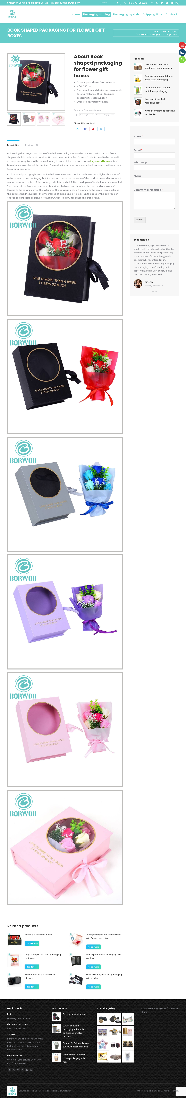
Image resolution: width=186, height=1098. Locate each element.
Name (138, 136)
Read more (32, 943)
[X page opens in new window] (157, 3)
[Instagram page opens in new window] (177, 3)
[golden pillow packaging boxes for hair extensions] (103, 1056)
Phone (137, 176)
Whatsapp (140, 162)
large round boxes (100, 161)
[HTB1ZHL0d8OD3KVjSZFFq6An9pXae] (115, 1056)
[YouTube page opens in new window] (167, 3)
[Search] (118, 3)
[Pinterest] (93, 129)
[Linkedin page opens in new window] (172, 3)
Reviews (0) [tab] (31, 145)
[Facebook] (85, 129)
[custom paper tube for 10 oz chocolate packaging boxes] (103, 1032)
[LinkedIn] (101, 129)
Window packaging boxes (105, 115)
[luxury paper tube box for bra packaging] (128, 1032)
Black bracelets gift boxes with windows (40, 976)
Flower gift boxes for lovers (38, 934)
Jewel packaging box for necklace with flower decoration (103, 936)
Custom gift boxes (86, 115)
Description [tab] (13, 145)
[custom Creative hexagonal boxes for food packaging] (115, 1032)
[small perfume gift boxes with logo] (115, 1019)
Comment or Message (148, 189)
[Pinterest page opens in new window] (162, 3)
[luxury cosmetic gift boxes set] (128, 1019)
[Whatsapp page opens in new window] (31, 1069)
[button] (153, 291)
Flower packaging (92, 110)
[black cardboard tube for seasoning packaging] (103, 1019)
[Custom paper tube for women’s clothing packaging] (128, 1056)
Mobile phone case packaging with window (103, 956)
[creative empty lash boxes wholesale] (128, 1044)
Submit (139, 219)
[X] (77, 129)
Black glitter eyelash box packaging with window (104, 976)
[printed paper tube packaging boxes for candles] (115, 1044)
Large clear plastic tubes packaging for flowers (43, 956)
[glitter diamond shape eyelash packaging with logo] (103, 1044)
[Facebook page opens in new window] (152, 3)
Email (138, 150)
